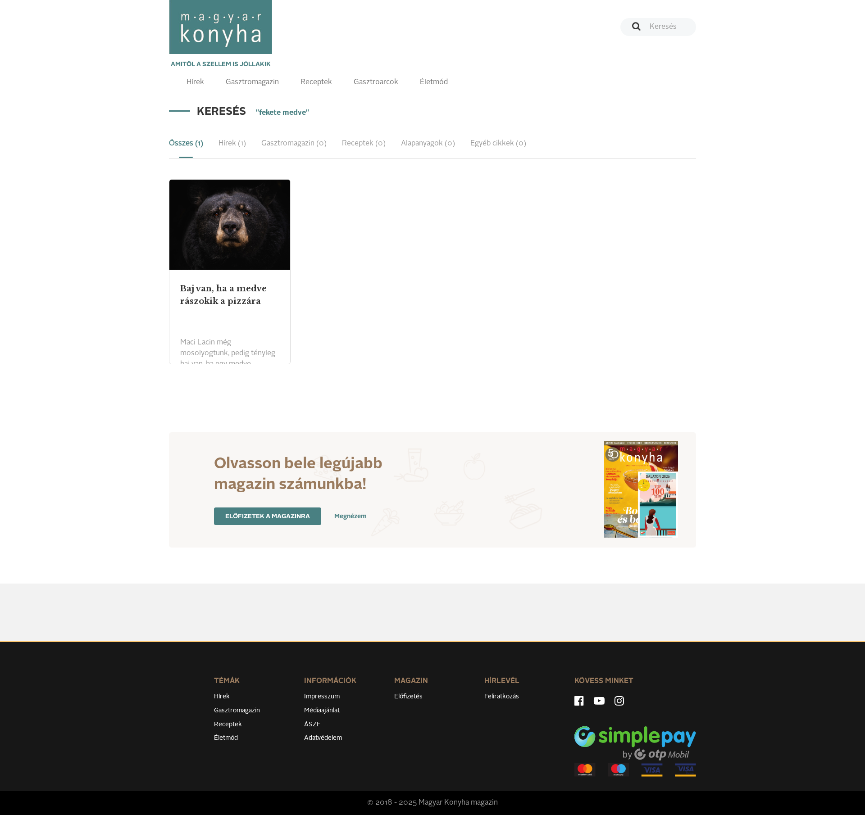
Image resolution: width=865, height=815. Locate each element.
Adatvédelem (323, 738)
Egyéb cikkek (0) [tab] (498, 143)
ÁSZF (312, 724)
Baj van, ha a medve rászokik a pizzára (223, 295)
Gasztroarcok (376, 82)
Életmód (434, 82)
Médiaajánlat (322, 710)
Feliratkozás (501, 696)
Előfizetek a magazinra (267, 516)
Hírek (195, 82)
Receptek (316, 82)
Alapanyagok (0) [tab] (428, 143)
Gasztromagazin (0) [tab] (294, 143)
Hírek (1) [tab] (232, 143)
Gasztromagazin (252, 82)
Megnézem (350, 516)
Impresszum (322, 696)
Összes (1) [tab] (186, 143)
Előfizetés (408, 696)
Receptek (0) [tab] (364, 143)
